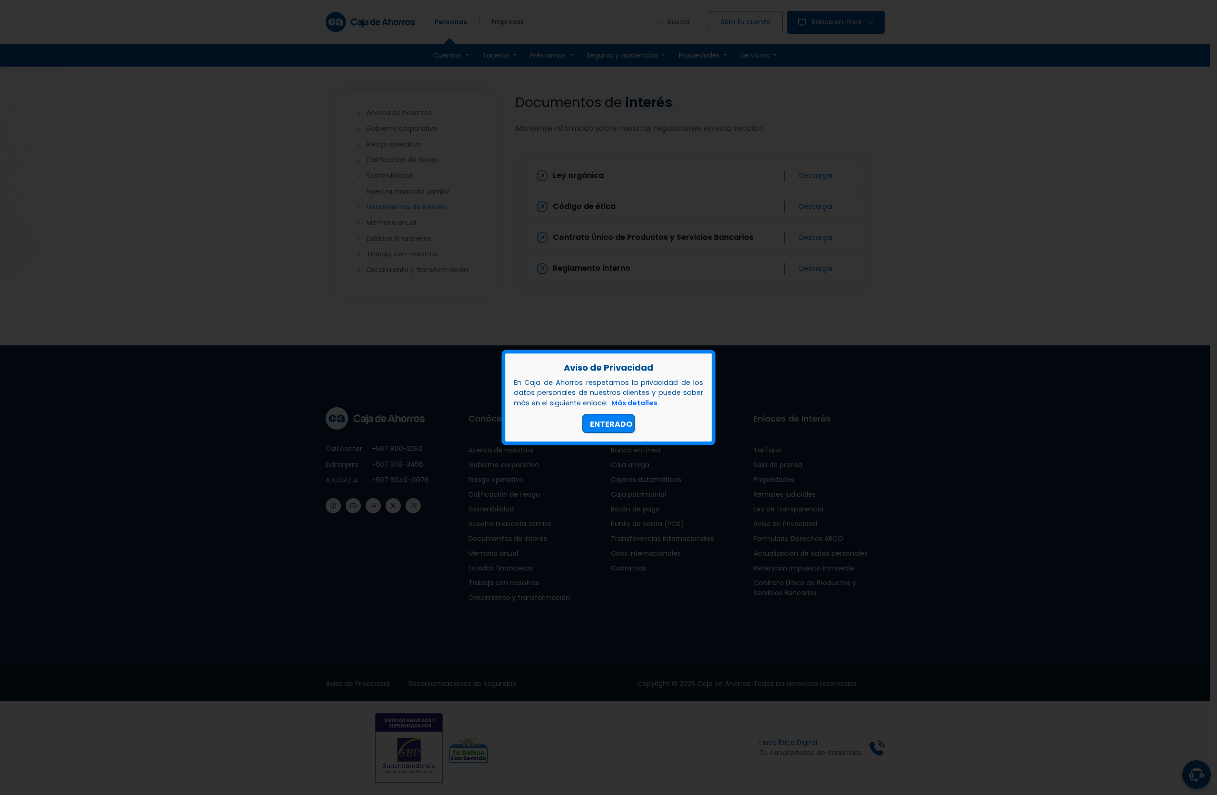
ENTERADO (611, 424)
